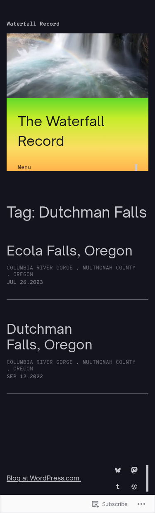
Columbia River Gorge (40, 268)
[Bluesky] (118, 470)
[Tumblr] (118, 487)
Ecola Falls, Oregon (70, 251)
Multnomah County (109, 268)
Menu (24, 167)
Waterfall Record (33, 24)
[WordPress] (134, 487)
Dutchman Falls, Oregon (50, 337)
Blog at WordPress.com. (44, 478)
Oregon (23, 274)
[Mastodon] (134, 470)
